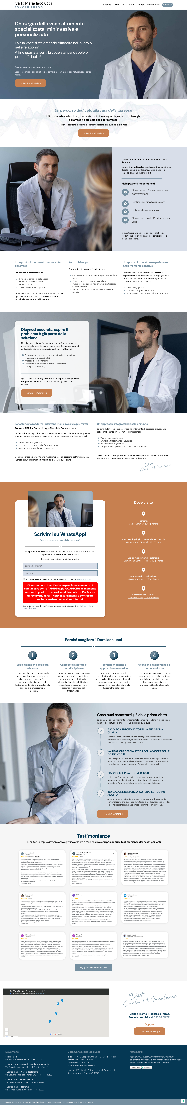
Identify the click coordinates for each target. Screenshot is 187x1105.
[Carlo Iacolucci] (33, 5)
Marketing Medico (86, 1102)
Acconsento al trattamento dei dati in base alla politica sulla (58, 579)
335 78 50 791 (162, 1017)
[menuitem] (107, 5)
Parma (156, 579)
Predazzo (155, 597)
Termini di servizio (29, 608)
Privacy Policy (84, 579)
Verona (155, 523)
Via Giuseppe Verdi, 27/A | (140, 579)
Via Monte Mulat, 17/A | (139, 597)
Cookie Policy (148, 1067)
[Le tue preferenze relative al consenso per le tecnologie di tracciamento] (183, 1101)
